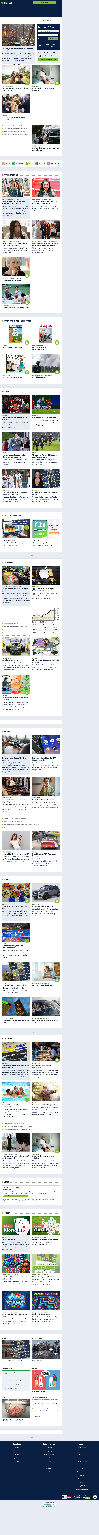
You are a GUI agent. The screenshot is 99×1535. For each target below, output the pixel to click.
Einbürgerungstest (49, 1451)
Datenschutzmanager (81, 1461)
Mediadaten (82, 1479)
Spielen (6, 1213)
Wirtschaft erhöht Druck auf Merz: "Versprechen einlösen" (15, 626)
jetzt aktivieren (9, 1196)
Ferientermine (17, 1454)
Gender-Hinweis (82, 1472)
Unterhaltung (10, 175)
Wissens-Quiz (49, 1468)
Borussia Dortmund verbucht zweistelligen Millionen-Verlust (16, 632)
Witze (49, 1472)
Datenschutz (82, 1458)
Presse (82, 1475)
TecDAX (35, 633)
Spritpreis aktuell (17, 1451)
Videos (49, 1465)
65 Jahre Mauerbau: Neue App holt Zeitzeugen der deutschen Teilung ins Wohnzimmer (21, 824)
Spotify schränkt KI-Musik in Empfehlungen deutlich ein (15, 827)
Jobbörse (17, 1458)
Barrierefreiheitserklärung (82, 1451)
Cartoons (49, 1447)
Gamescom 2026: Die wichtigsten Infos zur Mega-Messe (15, 818)
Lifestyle (7, 1038)
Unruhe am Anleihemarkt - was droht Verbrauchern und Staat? (17, 629)
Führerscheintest (49, 1454)
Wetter (17, 1461)
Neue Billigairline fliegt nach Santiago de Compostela (14, 1123)
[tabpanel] (18, 44)
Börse (17, 1447)
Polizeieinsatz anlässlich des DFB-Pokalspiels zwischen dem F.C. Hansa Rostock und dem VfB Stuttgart (46, 1411)
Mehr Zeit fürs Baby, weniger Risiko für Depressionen (15, 1380)
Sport (6, 391)
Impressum (82, 1454)
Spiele (49, 1461)
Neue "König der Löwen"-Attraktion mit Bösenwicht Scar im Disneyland (18, 1126)
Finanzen (8, 562)
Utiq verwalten (81, 1465)
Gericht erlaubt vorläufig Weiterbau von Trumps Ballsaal (15, 128)
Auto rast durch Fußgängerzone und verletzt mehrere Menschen (15, 1372)
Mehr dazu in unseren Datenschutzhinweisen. (30, 1201)
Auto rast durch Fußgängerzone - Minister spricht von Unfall (16, 134)
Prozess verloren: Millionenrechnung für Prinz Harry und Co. (16, 131)
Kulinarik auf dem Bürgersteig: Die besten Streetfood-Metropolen (17, 1129)
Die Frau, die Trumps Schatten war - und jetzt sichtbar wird (16, 1376)
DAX (33, 627)
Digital (6, 731)
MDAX (34, 630)
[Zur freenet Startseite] (6, 2)
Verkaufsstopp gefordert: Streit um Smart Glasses (14, 821)
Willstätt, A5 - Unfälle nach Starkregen (41, 1408)
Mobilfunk (44, 2)
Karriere (82, 1482)
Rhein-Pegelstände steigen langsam (11, 623)
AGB (82, 1468)
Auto (6, 879)
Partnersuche (17, 1465)
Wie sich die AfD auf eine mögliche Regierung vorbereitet (16, 1384)
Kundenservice (81, 1447)
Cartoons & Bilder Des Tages (17, 321)
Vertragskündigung (82, 1486)
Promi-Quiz (49, 1458)
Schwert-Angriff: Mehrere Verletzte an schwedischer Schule (16, 1388)
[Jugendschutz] (49, 1504)
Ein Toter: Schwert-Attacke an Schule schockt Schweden (15, 125)
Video (6, 1182)
